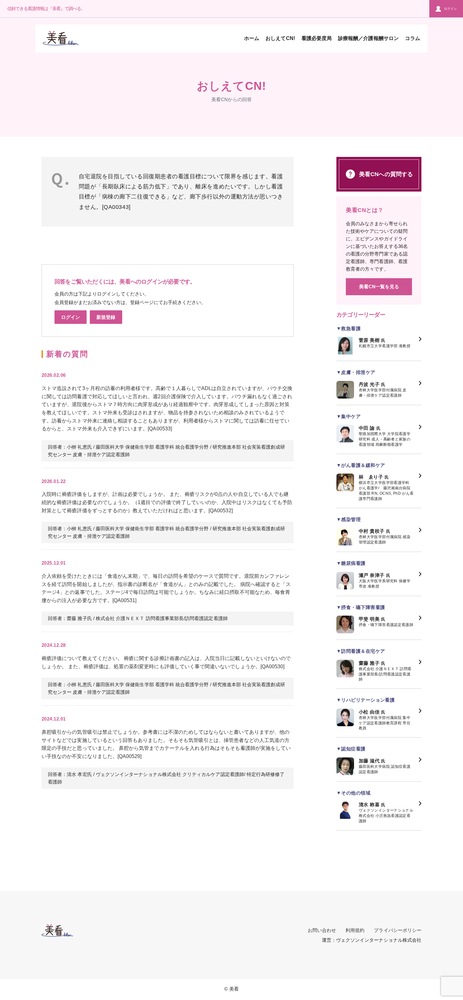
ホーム (251, 38)
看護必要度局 (316, 38)
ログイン (450, 8)
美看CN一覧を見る (379, 286)
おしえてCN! (280, 38)
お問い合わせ (322, 930)
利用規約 (355, 930)
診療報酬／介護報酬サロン (368, 38)
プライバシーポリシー (397, 930)
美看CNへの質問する (386, 174)
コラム (412, 38)
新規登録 (105, 317)
